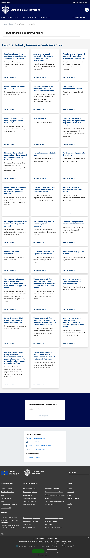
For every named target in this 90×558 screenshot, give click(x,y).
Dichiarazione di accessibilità (53, 527)
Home (5, 24)
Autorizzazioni (49, 504)
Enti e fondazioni (6, 498)
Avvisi (69, 495)
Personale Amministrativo (9, 505)
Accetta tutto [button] (38, 551)
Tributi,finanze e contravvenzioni (55, 495)
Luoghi (70, 504)
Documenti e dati (6, 508)
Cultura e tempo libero (30, 492)
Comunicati (71, 492)
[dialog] (45, 547)
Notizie (70, 489)
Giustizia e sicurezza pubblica (54, 492)
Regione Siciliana (6, 2)
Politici (3, 501)
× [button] (88, 538)
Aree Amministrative (7, 492)
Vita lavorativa (27, 495)
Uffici (2, 495)
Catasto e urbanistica (29, 501)
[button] (44, 555)
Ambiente (48, 498)
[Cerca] (87, 10)
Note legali (48, 524)
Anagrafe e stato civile (30, 489)
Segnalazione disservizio (30, 521)
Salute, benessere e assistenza (54, 501)
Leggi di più (66, 543)
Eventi (69, 507)
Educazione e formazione (52, 489)
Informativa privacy (51, 521)
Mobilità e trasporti (29, 505)
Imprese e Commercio (29, 498)
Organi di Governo (6, 489)
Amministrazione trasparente (54, 518)
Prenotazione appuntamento (31, 518)
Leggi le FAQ (27, 524)
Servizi (11, 24)
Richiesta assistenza (29, 527)
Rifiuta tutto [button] (52, 551)
